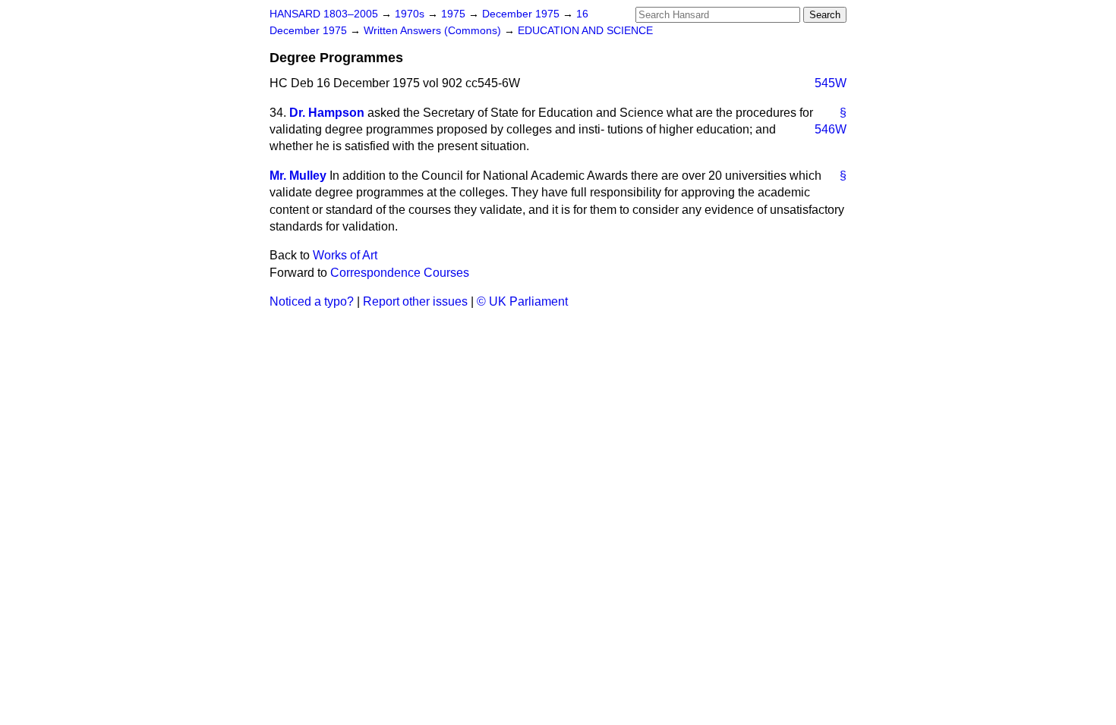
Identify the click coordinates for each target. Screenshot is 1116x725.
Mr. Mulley (298, 175)
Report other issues (415, 301)
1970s (411, 14)
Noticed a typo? (312, 301)
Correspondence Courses (399, 272)
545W (830, 83)
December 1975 (522, 14)
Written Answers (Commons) (434, 30)
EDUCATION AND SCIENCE (585, 30)
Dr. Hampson (326, 112)
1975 (454, 14)
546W (830, 129)
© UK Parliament (522, 301)
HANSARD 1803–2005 (324, 14)
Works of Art (345, 255)
